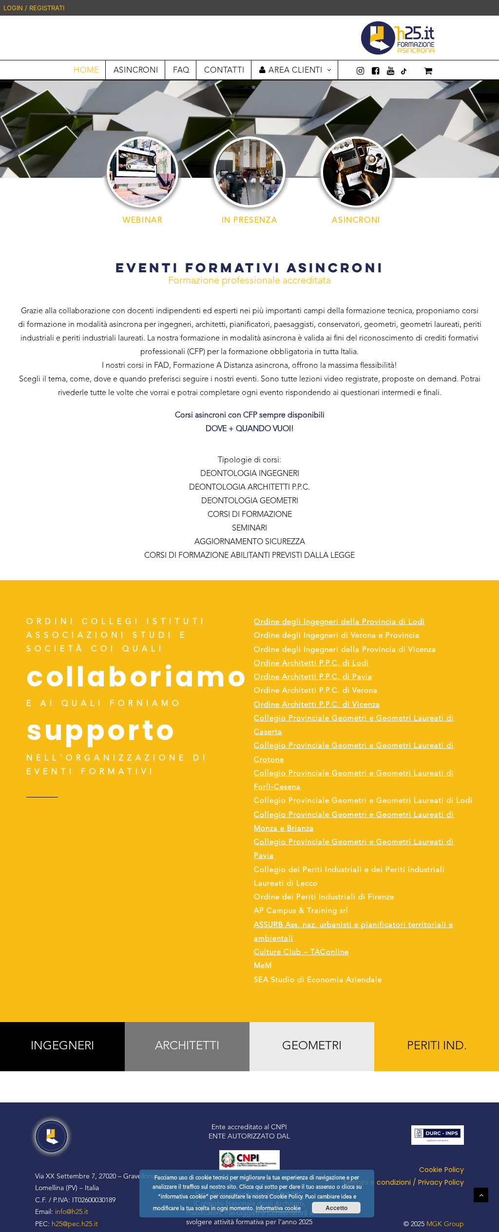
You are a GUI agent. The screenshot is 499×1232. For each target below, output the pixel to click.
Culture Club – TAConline (301, 952)
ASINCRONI (136, 71)
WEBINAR (142, 221)
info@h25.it (71, 1212)
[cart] (421, 70)
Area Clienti (296, 71)
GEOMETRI (312, 1046)
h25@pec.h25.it (75, 1224)
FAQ (181, 71)
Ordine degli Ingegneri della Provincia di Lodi (339, 622)
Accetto (336, 1207)
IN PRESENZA (250, 221)
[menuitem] (498, 8)
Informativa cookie (278, 1209)
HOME (86, 71)
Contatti (224, 71)
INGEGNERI (62, 1046)
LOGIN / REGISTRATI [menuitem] (33, 8)
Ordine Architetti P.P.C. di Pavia (313, 677)
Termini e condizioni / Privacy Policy (403, 1182)
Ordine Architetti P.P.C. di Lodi (311, 663)
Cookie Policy (441, 1170)
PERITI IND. (437, 1046)
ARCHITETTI (187, 1046)
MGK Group (445, 1224)
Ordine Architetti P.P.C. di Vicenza (317, 705)
